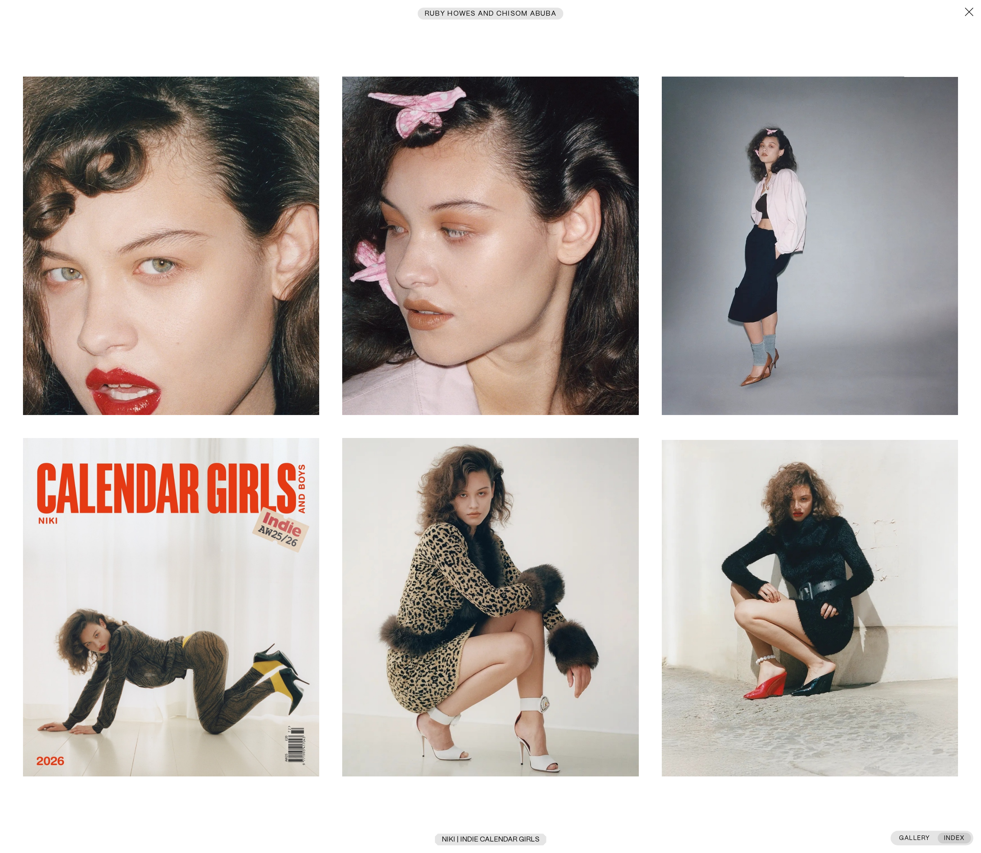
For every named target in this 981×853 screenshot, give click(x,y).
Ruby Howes (450, 14)
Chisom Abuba (525, 14)
